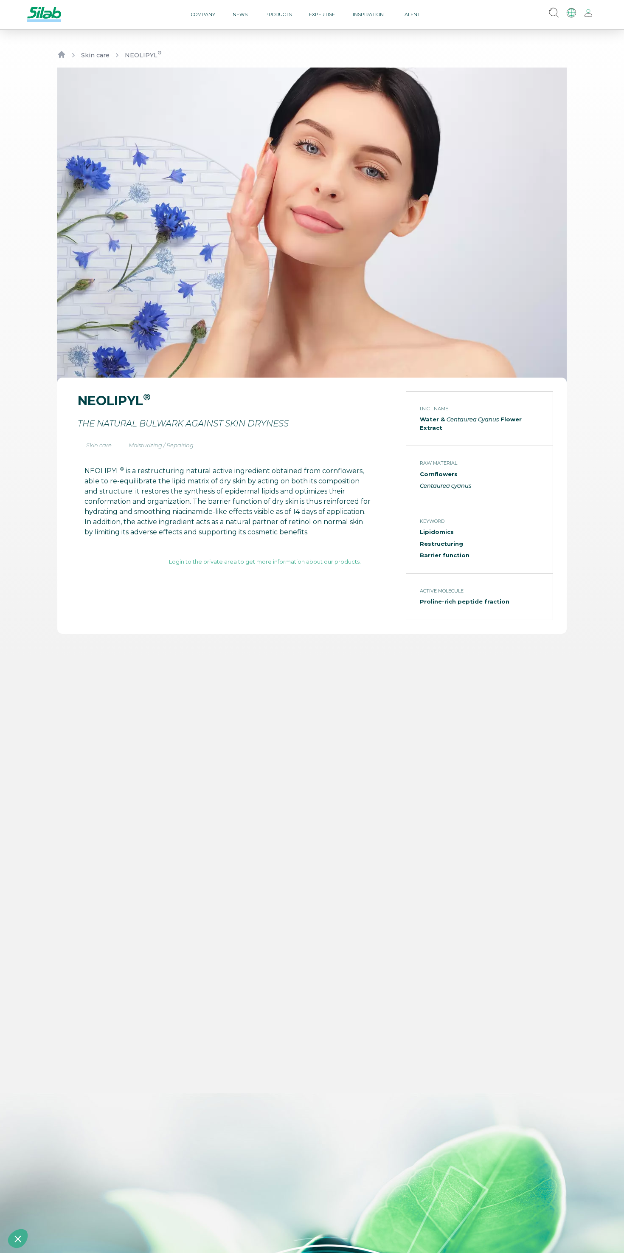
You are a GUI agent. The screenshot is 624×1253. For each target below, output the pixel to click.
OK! (157, 1210)
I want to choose (98, 1210)
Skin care (95, 55)
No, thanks (38, 1210)
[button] (18, 1238)
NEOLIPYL (143, 55)
